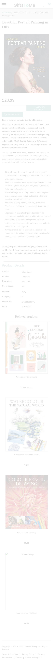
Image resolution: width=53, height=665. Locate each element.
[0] (47, 5)
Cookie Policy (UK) (33, 658)
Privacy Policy (28, 654)
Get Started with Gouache (26, 377)
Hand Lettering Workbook (26, 613)
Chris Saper (26, 272)
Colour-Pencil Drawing (26, 532)
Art (21, 297)
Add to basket (39, 108)
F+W (24, 292)
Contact (19, 658)
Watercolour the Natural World (26, 455)
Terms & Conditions (10, 654)
